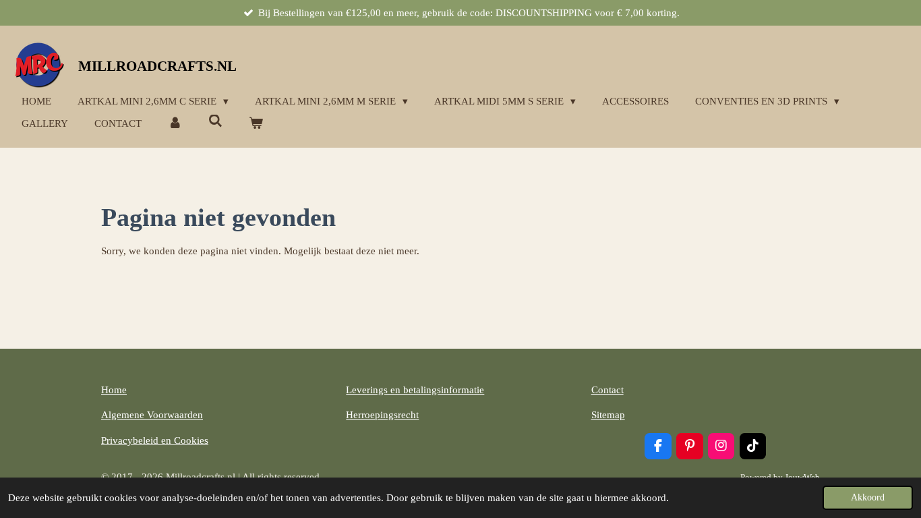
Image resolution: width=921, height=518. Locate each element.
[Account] (175, 124)
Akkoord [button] (868, 497)
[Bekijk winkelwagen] (256, 124)
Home (114, 389)
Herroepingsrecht (382, 414)
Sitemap (608, 414)
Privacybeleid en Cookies (154, 440)
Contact (607, 389)
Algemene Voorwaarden (152, 414)
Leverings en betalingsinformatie (415, 389)
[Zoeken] (215, 122)
